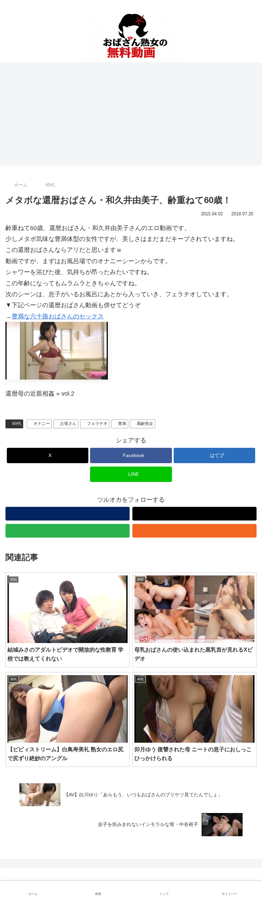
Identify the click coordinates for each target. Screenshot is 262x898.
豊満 (122, 423)
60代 (16, 423)
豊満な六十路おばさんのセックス (58, 316)
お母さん (68, 423)
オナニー (41, 423)
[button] (242, 864)
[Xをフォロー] (194, 514)
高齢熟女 (145, 423)
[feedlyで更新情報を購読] (67, 531)
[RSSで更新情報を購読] (194, 531)
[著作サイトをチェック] (67, 514)
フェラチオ (97, 423)
